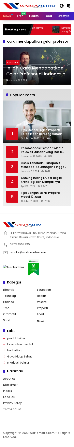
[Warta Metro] (29, 6)
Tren (6, 308)
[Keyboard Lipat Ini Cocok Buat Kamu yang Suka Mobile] (49, 29)
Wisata (42, 302)
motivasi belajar (18, 363)
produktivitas (16, 338)
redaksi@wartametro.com (28, 252)
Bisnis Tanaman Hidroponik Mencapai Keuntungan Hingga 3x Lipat (43, 165)
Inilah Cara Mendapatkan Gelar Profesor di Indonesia (36, 71)
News (40, 321)
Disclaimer (10, 385)
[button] (61, 6)
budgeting (14, 350)
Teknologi (9, 296)
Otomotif (9, 314)
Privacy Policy (12, 403)
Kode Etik (9, 397)
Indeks (7, 391)
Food (40, 314)
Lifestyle (8, 290)
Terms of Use (12, 409)
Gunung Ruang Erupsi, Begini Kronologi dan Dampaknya (41, 180)
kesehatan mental (20, 344)
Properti (42, 308)
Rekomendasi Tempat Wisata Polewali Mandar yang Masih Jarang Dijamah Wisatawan (42, 150)
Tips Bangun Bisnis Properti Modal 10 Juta (40, 195)
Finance (8, 302)
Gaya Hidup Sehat (19, 356)
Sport (6, 320)
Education (13, 62)
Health (41, 296)
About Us (9, 379)
